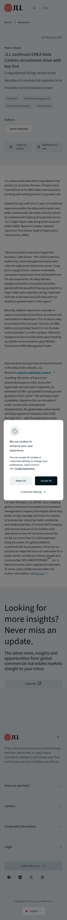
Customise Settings (33, 492)
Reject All (21, 481)
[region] (33, 460)
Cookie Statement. (25, 468)
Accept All (46, 481)
